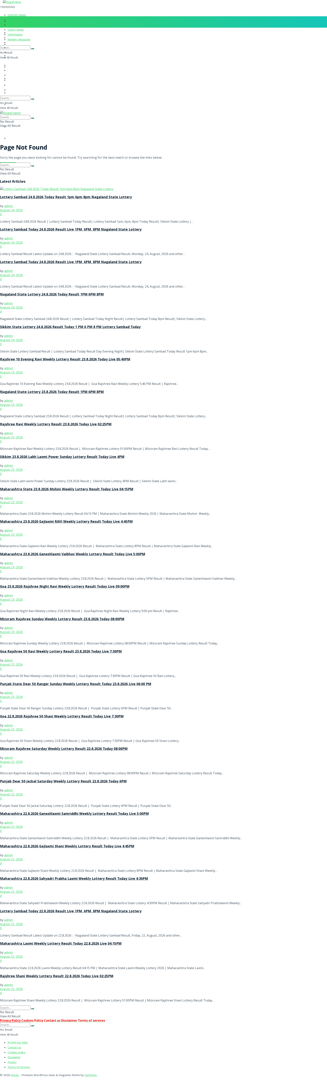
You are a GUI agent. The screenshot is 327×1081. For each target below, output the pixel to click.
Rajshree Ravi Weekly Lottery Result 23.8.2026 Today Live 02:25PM (55, 424)
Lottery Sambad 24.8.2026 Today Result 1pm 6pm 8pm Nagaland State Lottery (66, 197)
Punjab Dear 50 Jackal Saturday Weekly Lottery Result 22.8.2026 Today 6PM (63, 782)
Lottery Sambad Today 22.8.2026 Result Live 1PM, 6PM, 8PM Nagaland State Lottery (71, 911)
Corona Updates (18, 20)
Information (15, 35)
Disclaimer (14, 1057)
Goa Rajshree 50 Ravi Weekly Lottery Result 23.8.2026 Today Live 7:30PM (61, 652)
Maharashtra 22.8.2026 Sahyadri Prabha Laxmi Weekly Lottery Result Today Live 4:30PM (74, 879)
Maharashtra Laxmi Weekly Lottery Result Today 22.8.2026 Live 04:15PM (60, 944)
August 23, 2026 (11, 372)
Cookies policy (17, 1052)
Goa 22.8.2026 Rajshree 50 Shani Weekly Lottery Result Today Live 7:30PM (62, 717)
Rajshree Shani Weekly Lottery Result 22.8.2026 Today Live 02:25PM (56, 976)
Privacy (12, 1062)
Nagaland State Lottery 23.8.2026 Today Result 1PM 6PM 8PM (52, 392)
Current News (16, 25)
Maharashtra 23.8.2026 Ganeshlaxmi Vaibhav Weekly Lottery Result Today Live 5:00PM (72, 554)
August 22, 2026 (11, 729)
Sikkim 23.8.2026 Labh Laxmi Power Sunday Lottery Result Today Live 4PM (62, 457)
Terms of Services (19, 1067)
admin (8, 206)
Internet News (17, 15)
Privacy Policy (10, 1020)
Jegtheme (91, 1075)
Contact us (14, 1047)
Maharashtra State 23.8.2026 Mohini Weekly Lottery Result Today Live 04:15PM (66, 489)
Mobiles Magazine (19, 39)
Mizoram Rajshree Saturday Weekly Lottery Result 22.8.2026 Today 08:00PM (64, 749)
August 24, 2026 (11, 210)
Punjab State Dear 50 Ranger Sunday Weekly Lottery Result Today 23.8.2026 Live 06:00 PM (75, 684)
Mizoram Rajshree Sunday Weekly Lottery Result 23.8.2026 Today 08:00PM (62, 619)
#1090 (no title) (18, 1042)
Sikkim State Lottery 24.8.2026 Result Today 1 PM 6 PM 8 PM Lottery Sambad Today (70, 327)
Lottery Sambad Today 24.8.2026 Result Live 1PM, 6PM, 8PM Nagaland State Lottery (71, 230)
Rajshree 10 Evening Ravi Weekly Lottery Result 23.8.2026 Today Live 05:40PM (65, 360)
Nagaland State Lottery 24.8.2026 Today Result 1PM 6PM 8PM (52, 295)
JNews (15, 1075)
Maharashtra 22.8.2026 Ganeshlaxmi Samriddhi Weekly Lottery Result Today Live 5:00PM (74, 814)
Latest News (16, 30)
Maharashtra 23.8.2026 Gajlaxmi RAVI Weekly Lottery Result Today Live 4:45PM (66, 522)
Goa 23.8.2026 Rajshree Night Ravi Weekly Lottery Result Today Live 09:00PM (64, 587)
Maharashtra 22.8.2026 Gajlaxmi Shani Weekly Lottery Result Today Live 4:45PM (67, 846)
